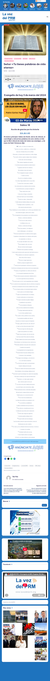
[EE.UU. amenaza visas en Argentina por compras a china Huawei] (28, 629)
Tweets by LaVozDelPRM (9, 602)
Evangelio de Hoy (8, 58)
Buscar (5, 501)
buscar (44, 505)
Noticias (31, 465)
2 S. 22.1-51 (25, 133)
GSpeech (44, 81)
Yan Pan (15, 477)
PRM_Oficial (32, 58)
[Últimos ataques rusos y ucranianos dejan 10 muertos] (9, 616)
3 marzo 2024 (7, 465)
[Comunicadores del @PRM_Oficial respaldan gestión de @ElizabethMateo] (21, 642)
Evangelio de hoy (15, 465)
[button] (17, 479)
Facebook (7, 564)
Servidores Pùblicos (8, 468)
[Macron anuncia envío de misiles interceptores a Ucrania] (9, 642)
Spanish (39, 0)
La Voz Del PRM (17, 58)
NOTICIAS (25, 58)
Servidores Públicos (9, 60)
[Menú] (47, 16)
